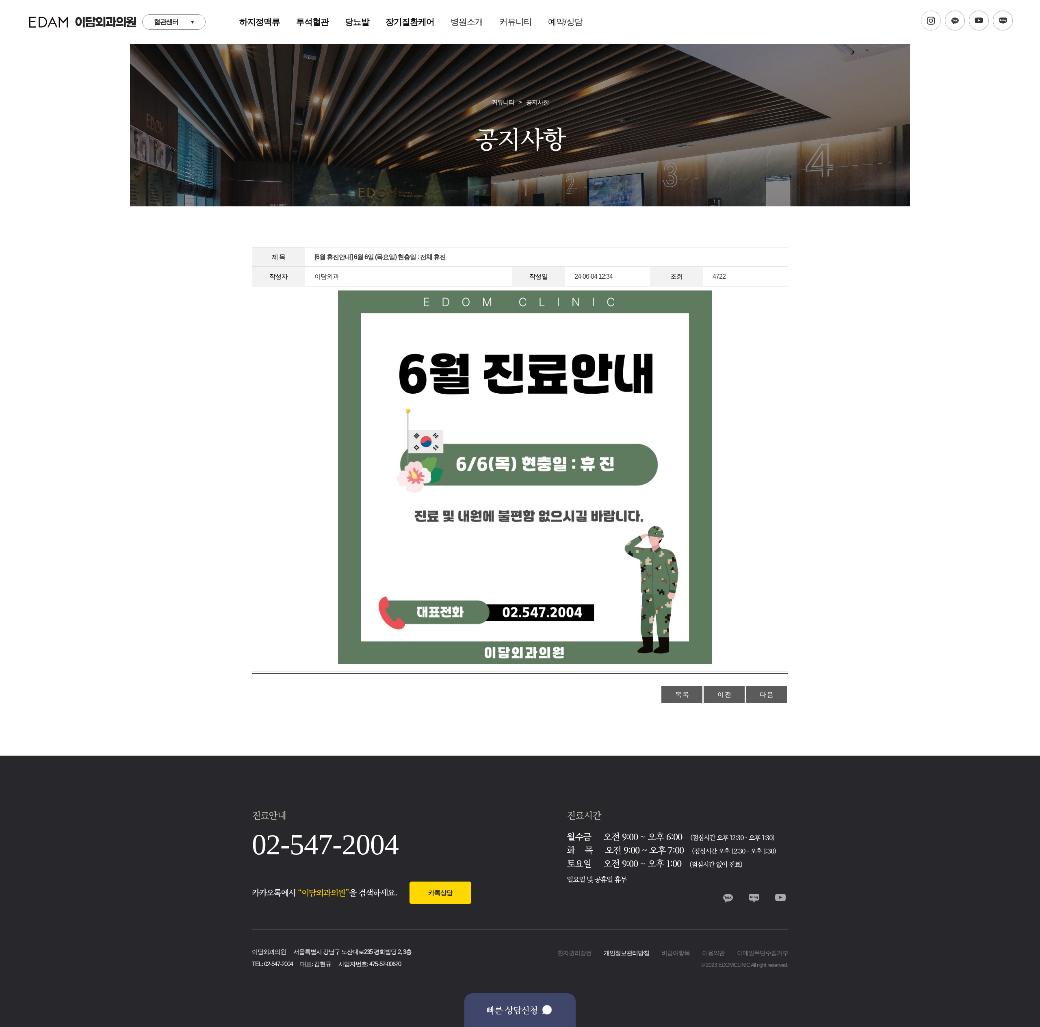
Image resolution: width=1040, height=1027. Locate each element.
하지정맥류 (259, 21)
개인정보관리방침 (626, 952)
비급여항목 (675, 952)
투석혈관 (312, 21)
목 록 (682, 694)
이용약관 (713, 952)
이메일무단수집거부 (762, 952)
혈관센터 (166, 21)
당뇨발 (357, 21)
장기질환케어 (410, 21)
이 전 (724, 694)
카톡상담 (440, 892)
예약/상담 (565, 21)
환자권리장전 (574, 952)
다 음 (766, 694)
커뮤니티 (515, 21)
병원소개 (467, 21)
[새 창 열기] (931, 22)
